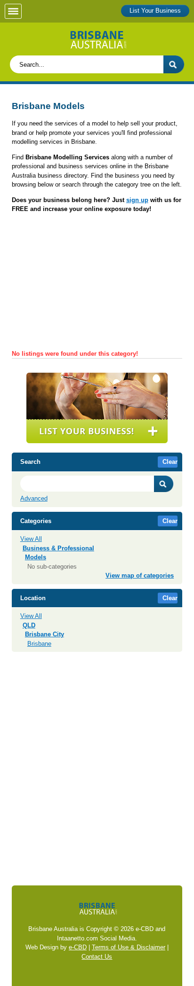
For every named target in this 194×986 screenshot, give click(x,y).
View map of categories (139, 575)
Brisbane (39, 643)
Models (35, 557)
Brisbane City (44, 634)
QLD (29, 625)
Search (164, 484)
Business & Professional (58, 548)
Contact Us (96, 956)
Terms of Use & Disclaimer (128, 947)
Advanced (34, 498)
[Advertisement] (97, 284)
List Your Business (155, 10)
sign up (137, 199)
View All (31, 538)
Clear (170, 461)
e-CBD (78, 947)
